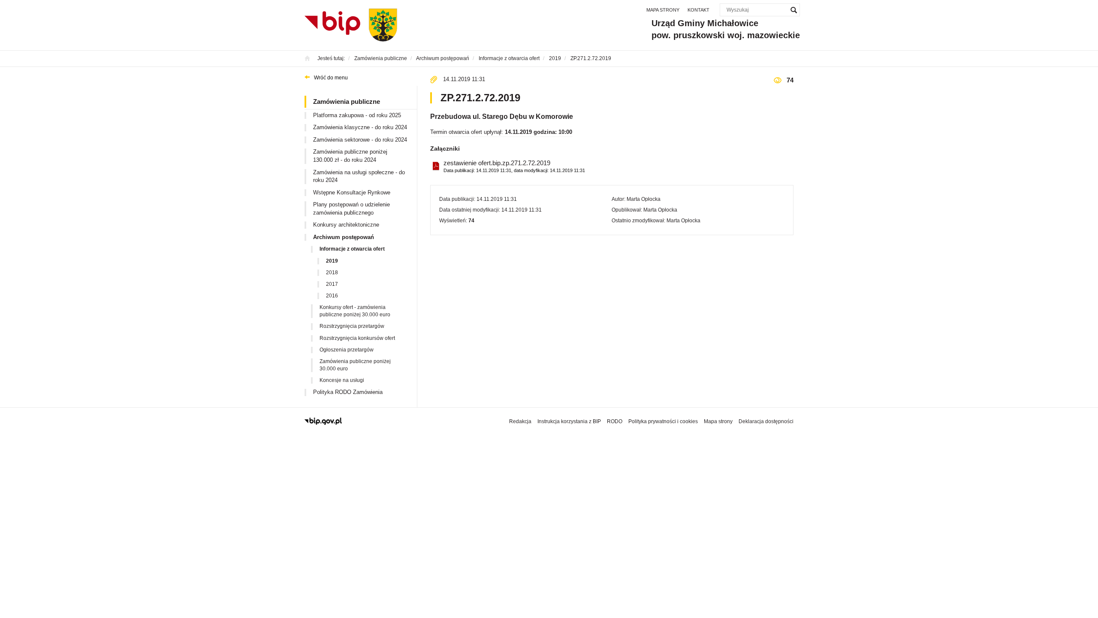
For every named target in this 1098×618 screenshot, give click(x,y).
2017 (332, 284)
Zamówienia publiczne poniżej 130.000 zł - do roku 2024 (350, 155)
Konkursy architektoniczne (346, 224)
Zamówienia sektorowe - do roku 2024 (360, 139)
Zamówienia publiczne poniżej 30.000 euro (355, 365)
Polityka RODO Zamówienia (348, 392)
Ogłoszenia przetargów (347, 350)
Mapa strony (662, 9)
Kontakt (698, 9)
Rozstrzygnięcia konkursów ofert (357, 338)
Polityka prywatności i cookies (663, 421)
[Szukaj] (793, 9)
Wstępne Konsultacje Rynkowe (351, 192)
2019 (332, 261)
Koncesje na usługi (342, 380)
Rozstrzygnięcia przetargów (352, 326)
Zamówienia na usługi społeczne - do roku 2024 (359, 176)
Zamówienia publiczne (346, 101)
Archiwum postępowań (343, 237)
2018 (332, 273)
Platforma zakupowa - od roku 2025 (357, 115)
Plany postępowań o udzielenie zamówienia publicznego (351, 208)
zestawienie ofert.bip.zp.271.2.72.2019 (514, 166)
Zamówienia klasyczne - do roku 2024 (360, 127)
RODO (614, 421)
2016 (332, 296)
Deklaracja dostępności (766, 421)
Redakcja (520, 421)
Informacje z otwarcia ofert (352, 249)
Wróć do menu (331, 78)
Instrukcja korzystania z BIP (569, 421)
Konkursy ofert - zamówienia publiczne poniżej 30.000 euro (355, 311)
